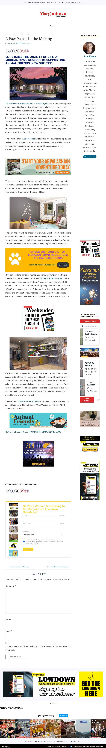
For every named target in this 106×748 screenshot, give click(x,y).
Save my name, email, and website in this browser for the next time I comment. (37, 648)
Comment (10, 586)
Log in (79, 741)
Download (63, 265)
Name (8, 619)
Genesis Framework (60, 741)
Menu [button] (54, 26)
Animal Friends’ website (51, 278)
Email (8, 631)
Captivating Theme (44, 741)
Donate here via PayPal (29, 401)
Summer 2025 (25, 43)
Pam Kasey (90, 56)
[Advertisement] (90, 201)
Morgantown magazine (53, 14)
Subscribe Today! (73, 2)
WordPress (72, 741)
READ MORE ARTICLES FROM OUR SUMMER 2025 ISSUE (33, 432)
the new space (28, 139)
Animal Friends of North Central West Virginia (27, 103)
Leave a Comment (26, 34)
